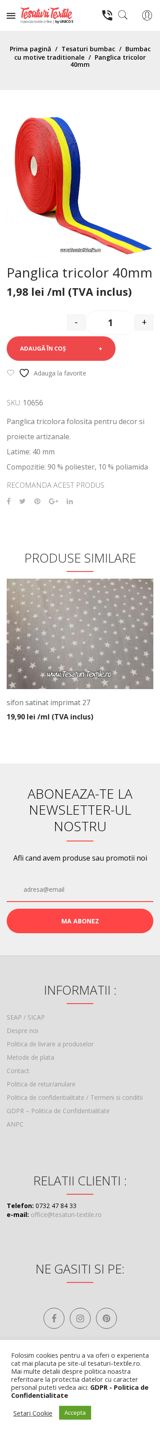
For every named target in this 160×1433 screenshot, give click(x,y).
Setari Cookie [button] (32, 1413)
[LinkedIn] (70, 501)
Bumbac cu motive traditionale (82, 53)
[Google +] (53, 501)
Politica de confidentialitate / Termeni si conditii (75, 1097)
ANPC (15, 1124)
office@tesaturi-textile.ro (66, 1214)
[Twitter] (22, 501)
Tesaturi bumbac (88, 49)
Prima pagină (30, 49)
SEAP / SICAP (26, 1017)
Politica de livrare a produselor (50, 1044)
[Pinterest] (37, 501)
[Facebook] (9, 501)
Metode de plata (30, 1057)
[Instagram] (80, 1318)
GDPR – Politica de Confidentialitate (58, 1110)
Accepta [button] (75, 1413)
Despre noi (22, 1030)
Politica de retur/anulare (41, 1084)
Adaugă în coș (43, 348)
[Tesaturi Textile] (46, 14)
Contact (18, 1070)
